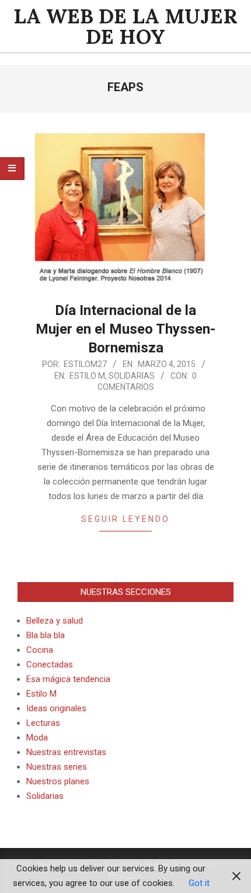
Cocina (39, 650)
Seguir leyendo (125, 519)
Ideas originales (56, 708)
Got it (199, 883)
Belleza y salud (54, 620)
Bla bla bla (45, 635)
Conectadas (49, 664)
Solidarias (132, 375)
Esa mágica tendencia (68, 679)
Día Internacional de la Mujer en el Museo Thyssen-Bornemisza (125, 329)
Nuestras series (56, 767)
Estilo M (87, 375)
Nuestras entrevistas (66, 752)
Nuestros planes (57, 781)
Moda (37, 737)
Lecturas (43, 723)
